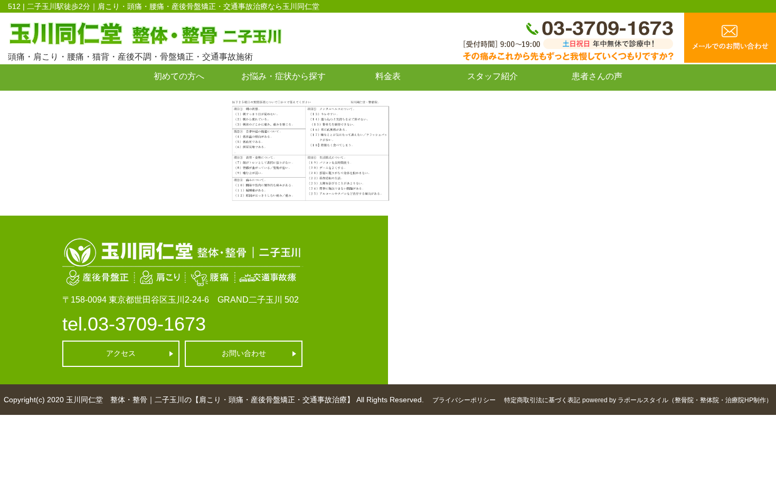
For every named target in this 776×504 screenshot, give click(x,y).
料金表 (388, 76)
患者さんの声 (597, 76)
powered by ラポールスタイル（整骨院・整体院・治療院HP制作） (677, 400)
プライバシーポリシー (464, 400)
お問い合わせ (179, 99)
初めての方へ (179, 76)
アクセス (121, 353)
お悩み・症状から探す (283, 76)
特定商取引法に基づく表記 (542, 400)
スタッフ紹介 (492, 76)
